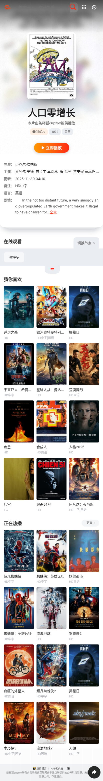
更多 (89, 523)
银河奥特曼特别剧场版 (51, 332)
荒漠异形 (76, 390)
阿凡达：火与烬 (81, 504)
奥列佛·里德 (24, 171)
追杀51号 (43, 504)
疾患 (7, 447)
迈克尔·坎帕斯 (26, 164)
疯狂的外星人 (14, 691)
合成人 (41, 447)
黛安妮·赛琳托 (84, 171)
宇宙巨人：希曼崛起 (19, 390)
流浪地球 (43, 633)
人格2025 (76, 447)
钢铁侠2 (75, 633)
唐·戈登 (65, 171)
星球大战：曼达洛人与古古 (51, 390)
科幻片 (40, 132)
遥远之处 (11, 332)
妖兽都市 (76, 576)
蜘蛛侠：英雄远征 (18, 633)
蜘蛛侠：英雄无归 (50, 576)
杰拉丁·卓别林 (47, 171)
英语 (18, 193)
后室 (7, 504)
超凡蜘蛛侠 (12, 576)
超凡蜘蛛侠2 (46, 691)
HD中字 (14, 257)
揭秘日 (74, 332)
